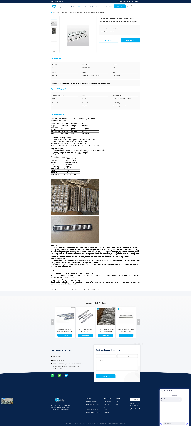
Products (78, 6)
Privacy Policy (66, 423)
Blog (117, 404)
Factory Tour (106, 404)
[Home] (57, 6)
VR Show (90, 6)
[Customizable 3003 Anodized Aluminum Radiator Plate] (65, 316)
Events (110, 6)
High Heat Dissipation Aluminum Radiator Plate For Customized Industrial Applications (106, 331)
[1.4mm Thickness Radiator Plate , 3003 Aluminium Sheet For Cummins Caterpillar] (78, 34)
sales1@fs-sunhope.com (59, 360)
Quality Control (107, 407)
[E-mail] (68, 376)
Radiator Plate (64, 12)
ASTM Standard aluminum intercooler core (64, 289)
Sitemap (105, 409)
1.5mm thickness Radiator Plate (83, 289)
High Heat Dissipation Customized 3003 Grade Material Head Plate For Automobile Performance (85, 331)
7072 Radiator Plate (95, 289)
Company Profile (107, 401)
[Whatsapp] (54, 376)
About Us (96, 6)
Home (73, 6)
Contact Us (104, 6)
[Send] (187, 423)
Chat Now (119, 6)
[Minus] (187, 391)
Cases (117, 401)
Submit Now (105, 376)
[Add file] (161, 423)
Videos (84, 6)
